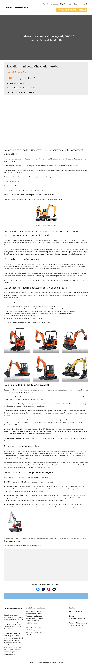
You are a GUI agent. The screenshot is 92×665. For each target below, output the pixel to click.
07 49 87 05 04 (24, 78)
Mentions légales (58, 662)
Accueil (45, 4)
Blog (75, 4)
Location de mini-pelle (58, 4)
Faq (69, 4)
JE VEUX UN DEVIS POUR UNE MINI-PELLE (71, 10)
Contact (84, 4)
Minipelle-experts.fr (20, 83)
